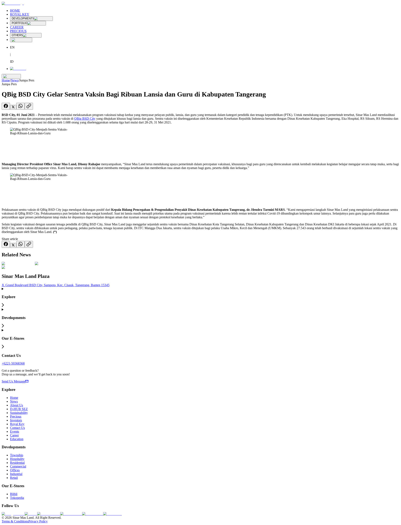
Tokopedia (17, 498)
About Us (16, 405)
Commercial (18, 466)
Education (16, 439)
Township (16, 455)
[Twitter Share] (13, 107)
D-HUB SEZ (19, 409)
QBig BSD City (84, 118)
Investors (16, 420)
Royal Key (17, 424)
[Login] (18, 68)
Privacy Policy (38, 521)
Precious (15, 416)
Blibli (13, 494)
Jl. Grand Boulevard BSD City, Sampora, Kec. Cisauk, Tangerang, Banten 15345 (55, 285)
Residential (17, 462)
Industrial (16, 474)
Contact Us (17, 428)
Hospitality (17, 459)
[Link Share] (29, 106)
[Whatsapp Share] (20, 106)
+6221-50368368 (13, 363)
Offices (15, 470)
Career (14, 435)
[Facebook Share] (6, 106)
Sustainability (19, 412)
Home (6, 80)
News (14, 80)
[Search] (21, 40)
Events (14, 431)
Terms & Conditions (15, 521)
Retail (14, 477)
